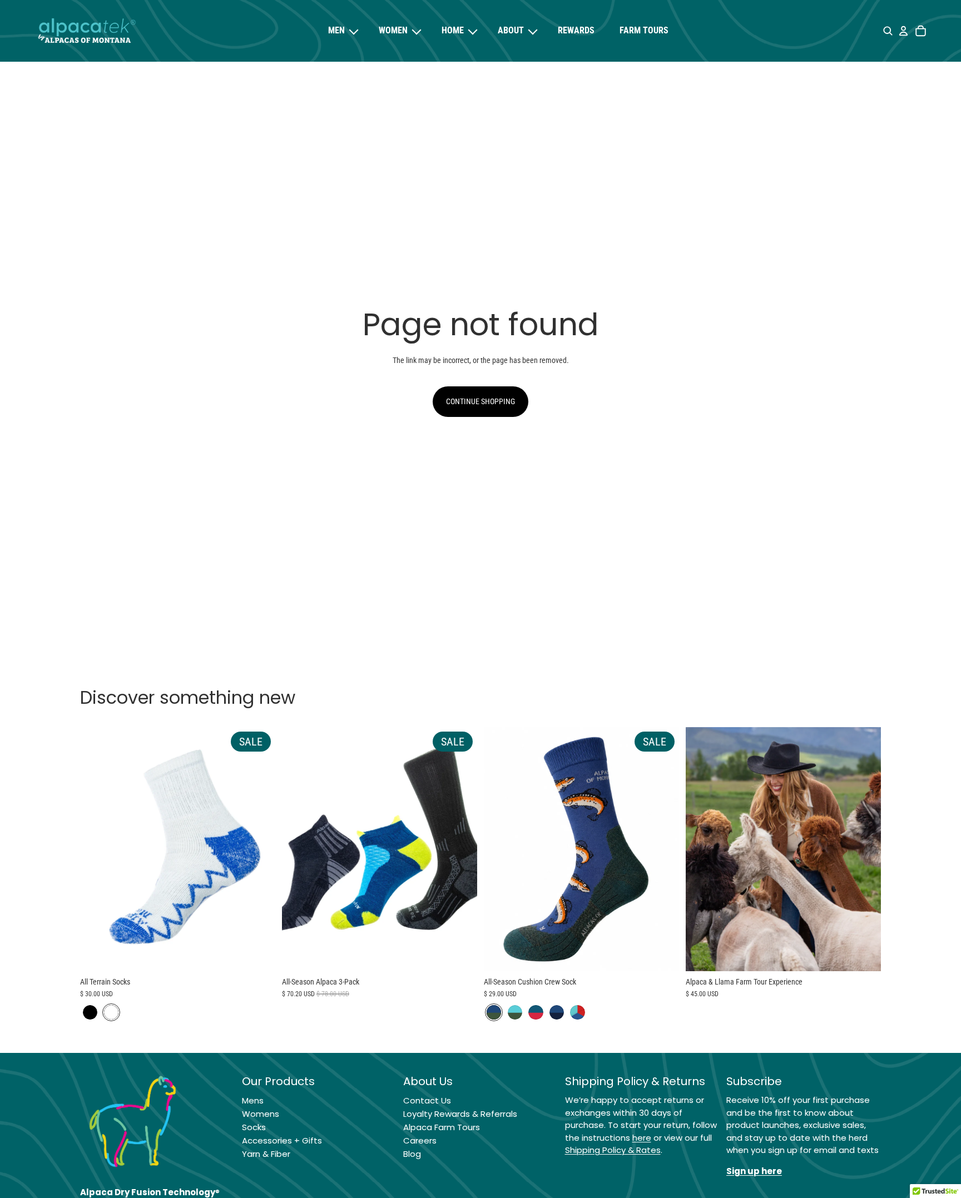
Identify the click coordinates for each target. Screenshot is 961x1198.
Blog (412, 1154)
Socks (254, 1127)
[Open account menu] (903, 31)
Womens (260, 1114)
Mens (253, 1100)
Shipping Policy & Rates (613, 1150)
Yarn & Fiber (266, 1154)
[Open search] (888, 31)
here (641, 1138)
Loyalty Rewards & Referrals (460, 1114)
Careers (420, 1140)
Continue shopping (480, 401)
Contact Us (427, 1100)
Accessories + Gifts (282, 1140)
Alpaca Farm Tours (441, 1127)
